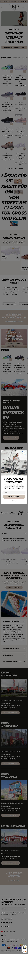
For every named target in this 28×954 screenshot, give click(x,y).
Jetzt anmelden (14, 496)
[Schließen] (24, 453)
